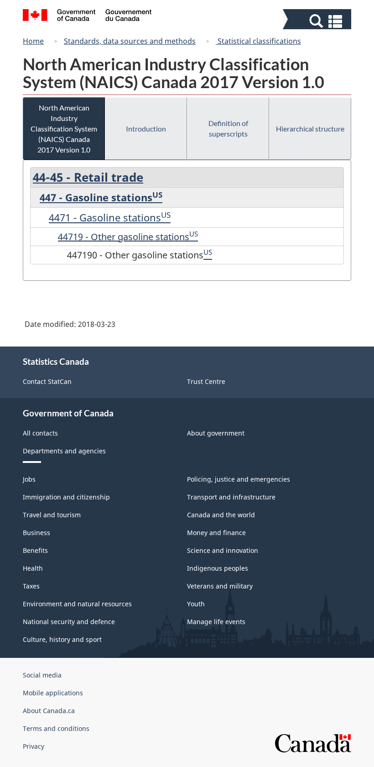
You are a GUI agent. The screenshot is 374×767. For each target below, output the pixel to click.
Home (33, 41)
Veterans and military (220, 586)
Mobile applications (53, 692)
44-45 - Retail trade (88, 177)
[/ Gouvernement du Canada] (87, 16)
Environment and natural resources (77, 603)
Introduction (146, 128)
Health (33, 568)
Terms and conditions (56, 728)
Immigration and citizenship (66, 497)
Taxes (31, 586)
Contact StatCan (47, 381)
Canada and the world (221, 514)
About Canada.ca (49, 710)
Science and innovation (222, 550)
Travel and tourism (52, 514)
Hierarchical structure (310, 128)
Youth (196, 603)
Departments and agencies (64, 451)
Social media (42, 675)
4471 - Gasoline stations (105, 217)
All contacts (40, 433)
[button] (318, 21)
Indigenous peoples (217, 568)
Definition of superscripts (228, 128)
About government (215, 433)
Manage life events (216, 621)
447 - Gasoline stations (96, 197)
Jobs (29, 479)
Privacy (33, 746)
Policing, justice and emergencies (238, 479)
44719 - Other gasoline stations (123, 237)
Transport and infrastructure (231, 497)
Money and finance (216, 532)
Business (36, 532)
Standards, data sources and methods (130, 41)
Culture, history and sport (62, 639)
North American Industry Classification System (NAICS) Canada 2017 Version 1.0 (64, 128)
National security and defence (69, 621)
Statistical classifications (258, 41)
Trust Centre (206, 381)
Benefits (35, 550)
